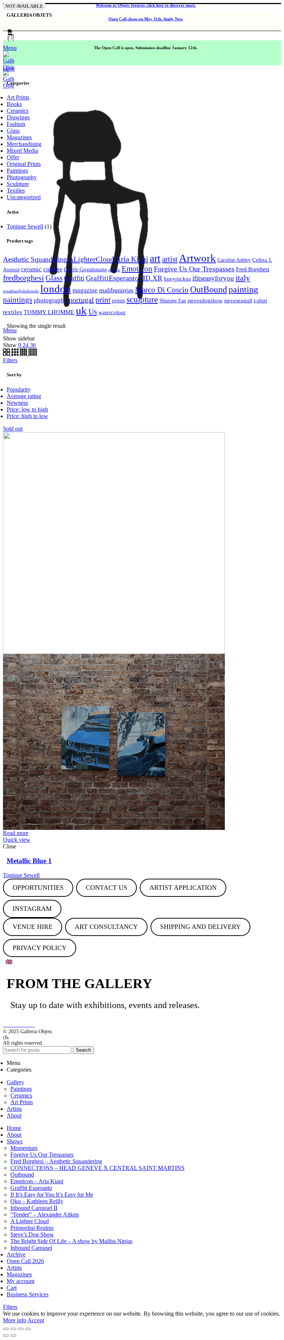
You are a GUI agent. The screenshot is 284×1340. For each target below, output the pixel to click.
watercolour (112, 312)
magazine (85, 290)
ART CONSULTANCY (106, 926)
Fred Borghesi (252, 269)
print (103, 299)
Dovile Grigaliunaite (85, 269)
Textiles (16, 190)
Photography (22, 177)
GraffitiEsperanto (112, 278)
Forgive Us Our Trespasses (194, 269)
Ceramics (17, 111)
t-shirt (260, 300)
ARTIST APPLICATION (183, 887)
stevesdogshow (205, 300)
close (9, 68)
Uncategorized (24, 197)
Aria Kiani (131, 259)
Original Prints (24, 164)
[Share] (13, 1329)
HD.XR (151, 278)
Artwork (197, 258)
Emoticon (137, 268)
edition (114, 270)
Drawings (18, 117)
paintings (17, 299)
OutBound (208, 289)
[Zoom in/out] (28, 1329)
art (155, 258)
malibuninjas (116, 290)
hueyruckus (177, 279)
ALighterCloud (91, 259)
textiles (12, 312)
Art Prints (18, 97)
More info (14, 1320)
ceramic (31, 269)
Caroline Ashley (234, 260)
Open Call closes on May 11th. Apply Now (145, 19)
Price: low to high (27, 409)
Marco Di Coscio (162, 290)
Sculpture (18, 184)
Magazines (19, 137)
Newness (17, 403)
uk (81, 310)
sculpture (142, 299)
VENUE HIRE (33, 926)
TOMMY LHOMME (49, 312)
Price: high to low (27, 416)
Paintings (17, 170)
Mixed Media (22, 150)
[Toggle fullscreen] (21, 1329)
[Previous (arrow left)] (6, 1335)
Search (83, 1050)
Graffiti (74, 278)
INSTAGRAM (32, 908)
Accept (35, 1320)
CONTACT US (106, 887)
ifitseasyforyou (213, 278)
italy (243, 278)
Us (92, 312)
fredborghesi (23, 277)
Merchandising (24, 144)
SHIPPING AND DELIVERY (200, 926)
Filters (10, 360)
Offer (13, 157)
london (55, 289)
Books (14, 104)
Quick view (16, 840)
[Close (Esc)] (6, 1329)
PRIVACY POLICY (40, 947)
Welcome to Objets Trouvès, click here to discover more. (146, 5)
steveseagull (238, 300)
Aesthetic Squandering (35, 259)
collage (52, 269)
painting (243, 289)
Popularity (19, 389)
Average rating (24, 396)
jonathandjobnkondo (21, 291)
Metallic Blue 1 (29, 861)
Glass (13, 131)
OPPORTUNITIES (38, 887)
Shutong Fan (172, 300)
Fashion (16, 124)
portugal (81, 300)
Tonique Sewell (25, 226)
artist (170, 259)
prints (118, 300)
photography (50, 300)
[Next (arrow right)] (13, 1335)
